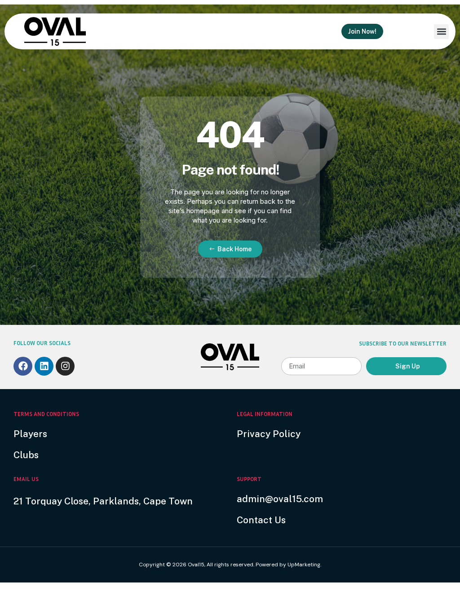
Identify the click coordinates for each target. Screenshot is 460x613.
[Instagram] (65, 366)
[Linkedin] (44, 366)
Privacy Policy (269, 433)
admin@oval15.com (280, 498)
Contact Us (261, 519)
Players (30, 433)
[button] (441, 31)
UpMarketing (304, 564)
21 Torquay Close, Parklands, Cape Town (103, 501)
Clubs (26, 454)
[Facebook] (22, 366)
